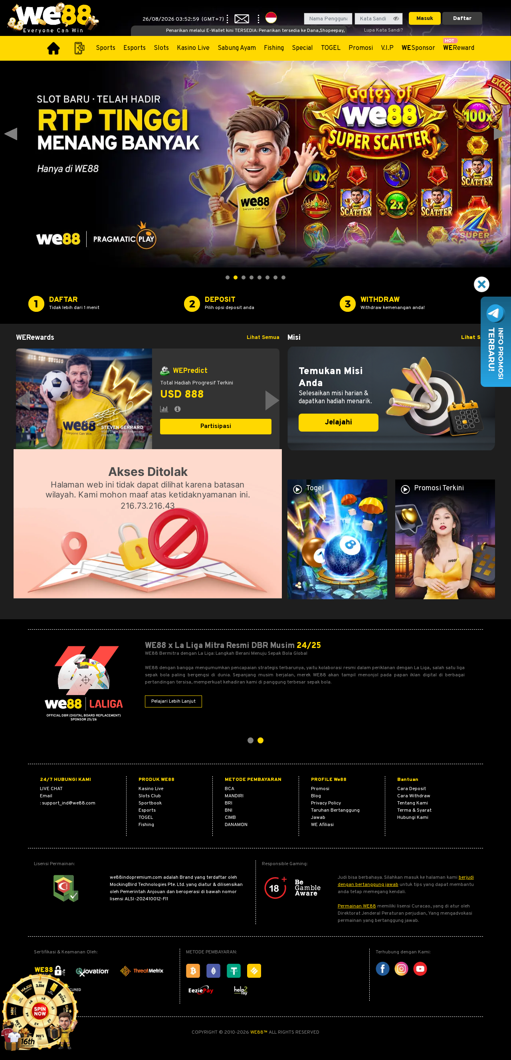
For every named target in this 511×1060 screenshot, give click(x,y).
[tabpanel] (147, 400)
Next (500, 134)
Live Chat (51, 789)
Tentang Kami (412, 803)
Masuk (424, 18)
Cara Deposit (411, 789)
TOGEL (331, 48)
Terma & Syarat (414, 810)
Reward (458, 48)
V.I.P (387, 48)
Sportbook (150, 803)
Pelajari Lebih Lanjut (173, 701)
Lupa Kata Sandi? (383, 30)
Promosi (361, 48)
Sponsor (418, 48)
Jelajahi (338, 422)
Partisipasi (215, 426)
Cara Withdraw (413, 796)
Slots (161, 48)
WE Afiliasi (322, 825)
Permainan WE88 (357, 906)
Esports (134, 48)
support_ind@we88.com (68, 803)
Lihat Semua (263, 337)
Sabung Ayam (237, 48)
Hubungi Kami (412, 817)
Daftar (462, 18)
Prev (10, 134)
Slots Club (150, 796)
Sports (105, 48)
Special (302, 48)
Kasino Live (193, 48)
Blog (316, 796)
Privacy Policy (326, 803)
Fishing (274, 48)
